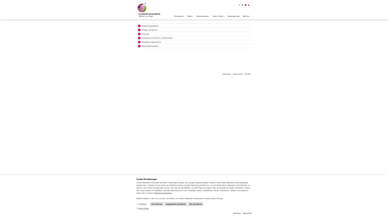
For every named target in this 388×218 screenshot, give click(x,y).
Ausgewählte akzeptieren (176, 204)
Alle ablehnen (156, 204)
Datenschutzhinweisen (163, 193)
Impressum (226, 74)
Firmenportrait (178, 16)
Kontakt (248, 74)
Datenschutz (238, 74)
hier (221, 198)
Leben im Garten (218, 16)
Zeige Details (143, 208)
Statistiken (142, 204)
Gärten (190, 16)
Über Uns (246, 16)
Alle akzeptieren (195, 204)
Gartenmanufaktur (202, 16)
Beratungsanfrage (233, 16)
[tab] (194, 26)
